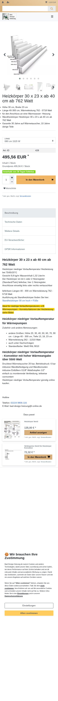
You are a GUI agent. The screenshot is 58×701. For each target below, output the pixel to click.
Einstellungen (29, 605)
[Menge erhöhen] (12, 177)
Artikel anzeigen (38, 432)
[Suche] (52, 8)
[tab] (29, 212)
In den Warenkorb (35, 179)
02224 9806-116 (19, 403)
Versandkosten (25, 196)
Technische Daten (13, 222)
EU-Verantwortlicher (14, 240)
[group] (13, 430)
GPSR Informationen (15, 249)
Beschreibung (11, 213)
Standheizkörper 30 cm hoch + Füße (20, 300)
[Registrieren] (8, 2)
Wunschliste (10, 188)
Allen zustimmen (29, 613)
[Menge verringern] (12, 182)
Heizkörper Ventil (31, 421)
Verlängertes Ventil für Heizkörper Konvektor (37, 447)
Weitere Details (12, 231)
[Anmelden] (3, 2)
